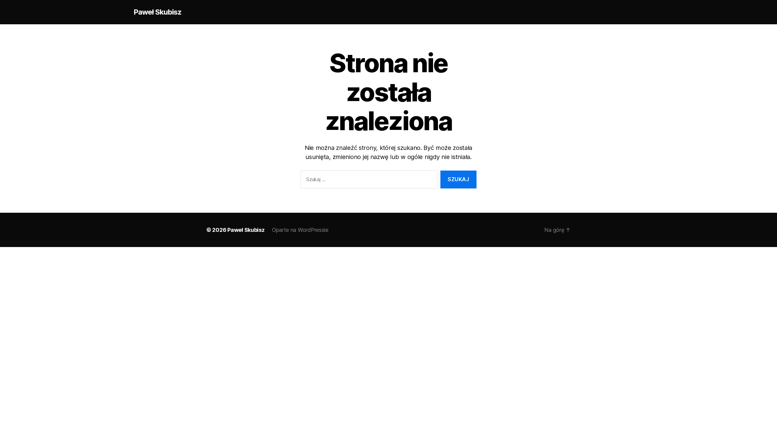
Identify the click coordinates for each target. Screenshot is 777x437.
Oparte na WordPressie (300, 230)
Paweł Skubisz (158, 12)
